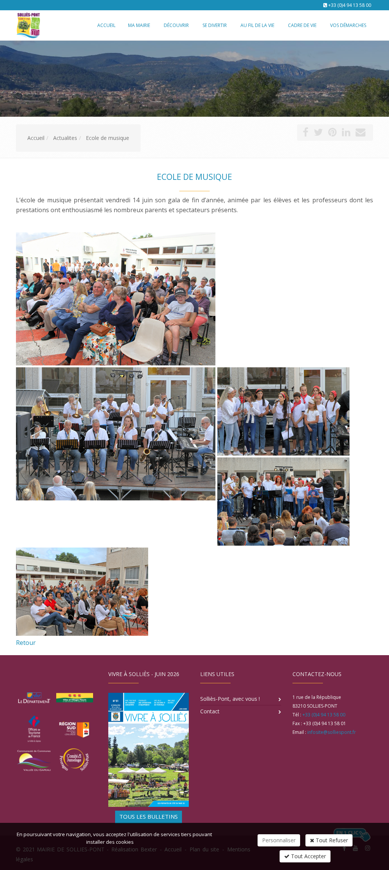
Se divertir (214, 25)
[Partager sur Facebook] (305, 133)
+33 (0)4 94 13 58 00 (349, 5)
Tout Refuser (331, 840)
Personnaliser (279, 840)
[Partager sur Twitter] (318, 133)
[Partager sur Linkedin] (346, 133)
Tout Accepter (307, 856)
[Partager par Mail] (360, 133)
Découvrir (176, 25)
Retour (26, 642)
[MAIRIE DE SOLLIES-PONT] (27, 24)
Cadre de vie (302, 25)
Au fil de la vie (257, 25)
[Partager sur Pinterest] (332, 133)
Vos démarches (348, 25)
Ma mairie (139, 25)
